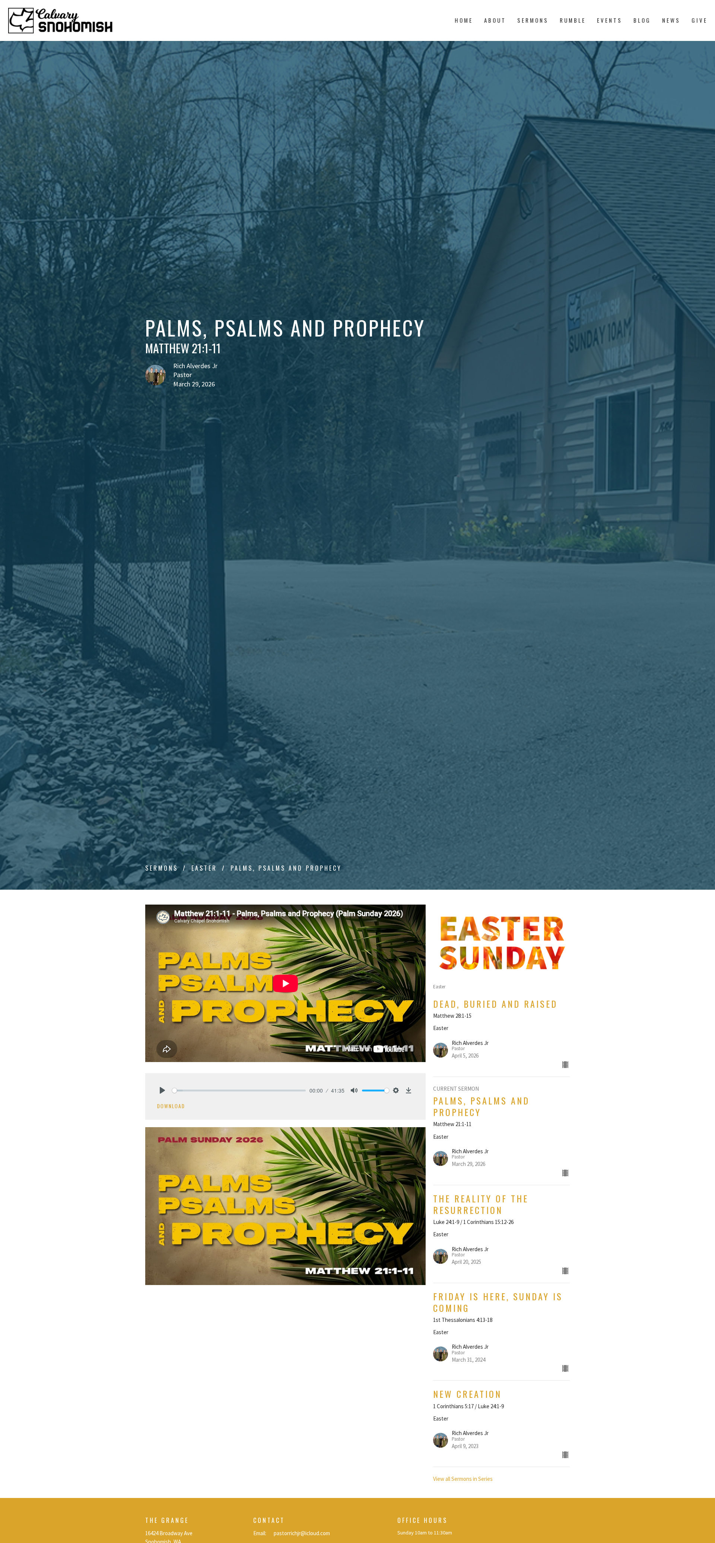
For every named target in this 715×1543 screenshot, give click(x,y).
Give (700, 20)
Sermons (533, 20)
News (671, 20)
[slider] (239, 1090)
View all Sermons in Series (463, 1478)
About (495, 20)
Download (171, 1106)
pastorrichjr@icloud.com (302, 1533)
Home (464, 20)
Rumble (573, 20)
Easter (204, 868)
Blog (642, 20)
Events (609, 20)
